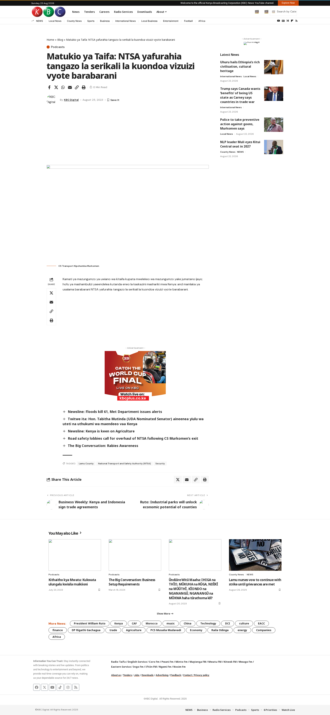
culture (244, 623)
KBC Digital (71, 99)
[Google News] (283, 21)
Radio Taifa (118, 661)
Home (50, 39)
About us (116, 675)
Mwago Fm (245, 661)
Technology (208, 623)
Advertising (162, 675)
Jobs (136, 675)
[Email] (70, 87)
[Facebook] (36, 687)
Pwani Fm (167, 661)
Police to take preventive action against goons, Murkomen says (239, 124)
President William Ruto (89, 623)
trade (113, 630)
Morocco (152, 623)
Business (105, 20)
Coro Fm (154, 661)
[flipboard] (292, 21)
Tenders (127, 675)
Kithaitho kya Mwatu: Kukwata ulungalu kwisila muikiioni (72, 582)
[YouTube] (278, 21)
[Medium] (288, 21)
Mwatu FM (215, 661)
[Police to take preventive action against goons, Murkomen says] (273, 125)
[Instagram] (68, 687)
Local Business (149, 20)
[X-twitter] (44, 687)
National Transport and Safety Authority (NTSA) (124, 463)
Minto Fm (182, 661)
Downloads (148, 675)
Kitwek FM (230, 661)
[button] (249, 11)
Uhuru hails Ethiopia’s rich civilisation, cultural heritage (240, 66)
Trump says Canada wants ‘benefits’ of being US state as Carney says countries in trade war (240, 95)
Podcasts (58, 47)
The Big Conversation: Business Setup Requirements (132, 582)
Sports (90, 20)
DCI (227, 623)
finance (58, 630)
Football (188, 20)
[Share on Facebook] (49, 87)
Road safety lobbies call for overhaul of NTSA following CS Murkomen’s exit (133, 438)
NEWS (39, 20)
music (171, 623)
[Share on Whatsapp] (63, 87)
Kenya (118, 623)
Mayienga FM (198, 661)
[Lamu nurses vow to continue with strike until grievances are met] (255, 555)
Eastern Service (121, 666)
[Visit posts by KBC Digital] (52, 100)
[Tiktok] (60, 687)
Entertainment (170, 20)
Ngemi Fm (165, 666)
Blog (60, 39)
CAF (134, 623)
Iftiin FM (151, 666)
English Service (137, 661)
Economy (196, 630)
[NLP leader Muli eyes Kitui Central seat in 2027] (273, 147)
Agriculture (134, 630)
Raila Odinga (220, 630)
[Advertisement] (128, 136)
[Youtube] (52, 687)
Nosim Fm (179, 666)
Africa (201, 20)
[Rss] (296, 21)
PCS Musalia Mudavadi (165, 630)
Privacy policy (201, 675)
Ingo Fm (138, 666)
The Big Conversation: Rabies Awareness (103, 445)
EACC (261, 623)
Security (160, 463)
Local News (55, 20)
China (187, 623)
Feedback (175, 675)
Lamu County (86, 463)
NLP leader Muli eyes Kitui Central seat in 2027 (240, 144)
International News (125, 20)
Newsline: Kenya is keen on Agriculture (101, 431)
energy (242, 630)
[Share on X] (56, 87)
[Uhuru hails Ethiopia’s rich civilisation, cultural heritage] (273, 67)
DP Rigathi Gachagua (86, 630)
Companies (263, 630)
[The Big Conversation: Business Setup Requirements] (135, 555)
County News (74, 20)
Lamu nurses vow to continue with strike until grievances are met (255, 582)
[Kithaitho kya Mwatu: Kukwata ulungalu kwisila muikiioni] (75, 555)
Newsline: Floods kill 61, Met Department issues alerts (115, 411)
